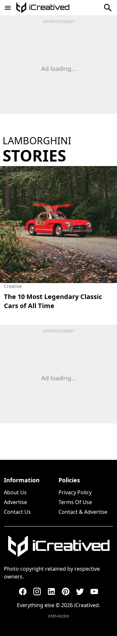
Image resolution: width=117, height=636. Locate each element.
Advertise (15, 502)
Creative (13, 286)
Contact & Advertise (82, 511)
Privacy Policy (75, 492)
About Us (15, 492)
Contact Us (17, 511)
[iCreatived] (58, 546)
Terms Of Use (75, 502)
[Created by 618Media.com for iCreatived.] (58, 616)
